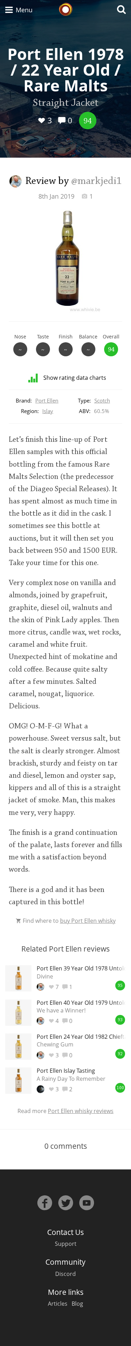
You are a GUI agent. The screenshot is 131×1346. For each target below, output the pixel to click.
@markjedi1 (96, 181)
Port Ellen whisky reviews (81, 1111)
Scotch (102, 400)
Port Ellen (46, 400)
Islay (47, 410)
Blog (77, 1303)
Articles (57, 1303)
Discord (65, 1274)
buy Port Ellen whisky (88, 921)
